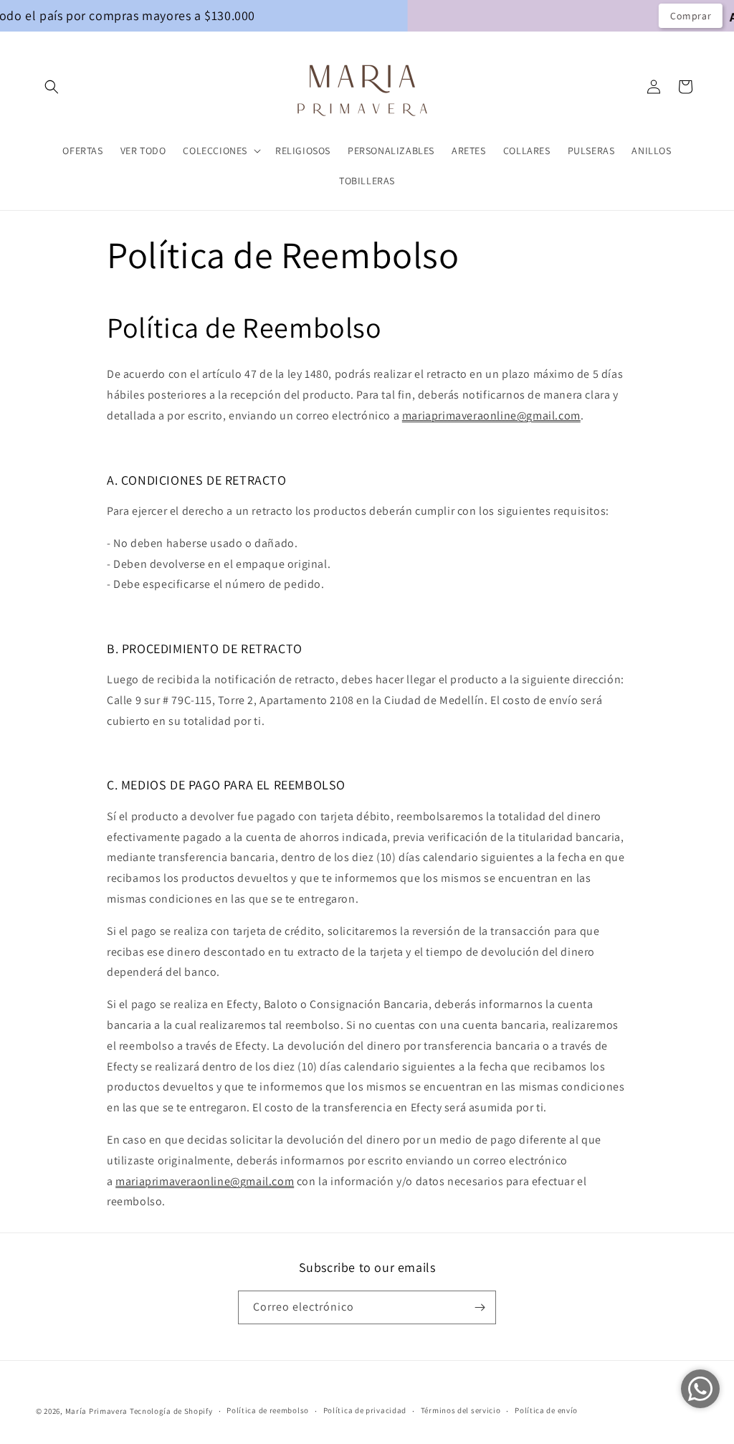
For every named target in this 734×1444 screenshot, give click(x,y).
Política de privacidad (364, 1410)
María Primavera (96, 1411)
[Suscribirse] (479, 1307)
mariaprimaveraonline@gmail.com (491, 415)
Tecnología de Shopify (171, 1411)
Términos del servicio (461, 1410)
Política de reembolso (268, 1410)
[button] (51, 87)
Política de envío (546, 1410)
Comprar (593, 15)
